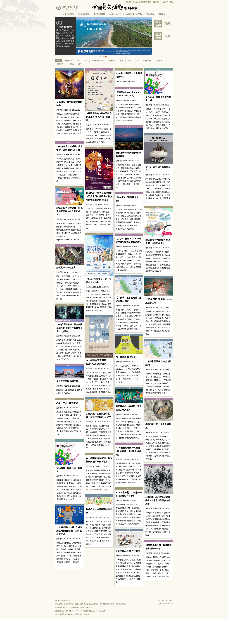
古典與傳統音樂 (98, 61)
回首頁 (128, 2)
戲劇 (121, 61)
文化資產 (158, 61)
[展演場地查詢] (163, 36)
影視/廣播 (147, 61)
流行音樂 (112, 61)
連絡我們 (165, 2)
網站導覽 (156, 2)
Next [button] (148, 36)
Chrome (92, 611)
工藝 (78, 61)
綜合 (79, 64)
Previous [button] (58, 36)
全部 (58, 61)
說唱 (137, 61)
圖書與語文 (61, 64)
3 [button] (106, 56)
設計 (85, 61)
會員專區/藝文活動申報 (132, 14)
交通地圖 (92, 604)
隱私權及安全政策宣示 (62, 600)
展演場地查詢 (83, 14)
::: (55, 1)
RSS (171, 2)
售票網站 (150, 14)
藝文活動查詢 (68, 14)
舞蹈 (129, 61)
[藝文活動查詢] (163, 23)
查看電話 (89, 607)
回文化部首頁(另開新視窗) (142, 2)
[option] (103, 36)
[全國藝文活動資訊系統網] (114, 6)
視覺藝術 (68, 61)
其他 (72, 64)
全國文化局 (114, 14)
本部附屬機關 (99, 14)
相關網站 (161, 14)
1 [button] (100, 56)
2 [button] (103, 56)
